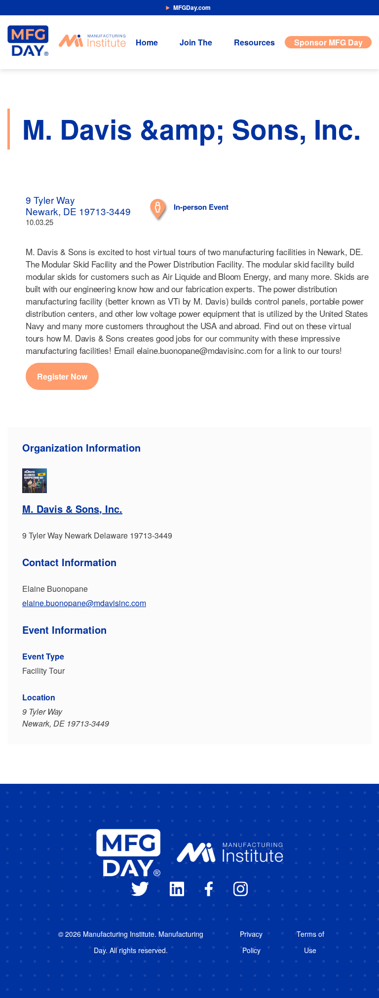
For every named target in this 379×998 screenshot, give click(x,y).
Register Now (62, 376)
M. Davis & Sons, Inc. (72, 508)
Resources (254, 42)
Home (147, 42)
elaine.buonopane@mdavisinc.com (84, 603)
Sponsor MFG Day (328, 42)
